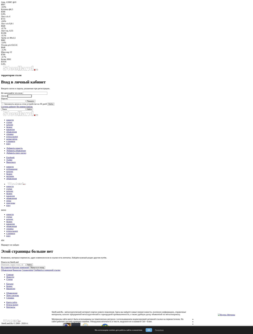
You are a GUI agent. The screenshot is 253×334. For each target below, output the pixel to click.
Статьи (9, 279)
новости (10, 120)
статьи (9, 122)
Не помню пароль (24, 106)
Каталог (10, 284)
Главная (9, 274)
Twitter (9, 160)
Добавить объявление (16, 150)
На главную (6, 267)
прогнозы (10, 203)
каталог (9, 125)
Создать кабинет (8, 106)
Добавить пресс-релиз (16, 153)
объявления (11, 132)
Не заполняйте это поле (11, 93)
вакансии (10, 129)
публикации (11, 169)
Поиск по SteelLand (10, 262)
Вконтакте (11, 162)
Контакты (10, 307)
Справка (10, 298)
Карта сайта (11, 302)
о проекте (10, 141)
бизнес (9, 127)
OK (148, 330)
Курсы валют (12, 305)
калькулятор (11, 139)
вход (8, 144)
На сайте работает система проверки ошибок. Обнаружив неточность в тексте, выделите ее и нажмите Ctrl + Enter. (117, 320)
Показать (30, 101)
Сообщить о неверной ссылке (47, 270)
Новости (10, 277)
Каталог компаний (20, 267)
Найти (29, 265)
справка (9, 134)
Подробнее (159, 330)
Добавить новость (14, 148)
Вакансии (17, 270)
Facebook (10, 157)
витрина (10, 176)
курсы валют (12, 136)
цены (8, 201)
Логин (4, 96)
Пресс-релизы (12, 295)
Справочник (27, 270)
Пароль (4, 98)
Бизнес (9, 286)
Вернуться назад (37, 268)
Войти (50, 104)
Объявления (6, 270)
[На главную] (20, 70)
